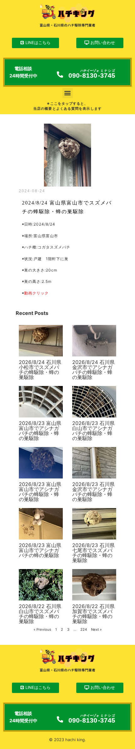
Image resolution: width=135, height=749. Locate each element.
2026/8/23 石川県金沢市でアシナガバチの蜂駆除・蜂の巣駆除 (93, 491)
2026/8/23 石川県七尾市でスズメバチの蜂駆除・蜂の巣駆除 (93, 552)
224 (83, 629)
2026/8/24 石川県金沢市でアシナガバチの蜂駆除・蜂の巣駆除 (93, 369)
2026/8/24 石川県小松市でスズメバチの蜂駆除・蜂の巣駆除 (40, 369)
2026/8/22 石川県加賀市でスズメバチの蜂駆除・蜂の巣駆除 (93, 613)
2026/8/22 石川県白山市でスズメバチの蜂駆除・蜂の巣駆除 (40, 613)
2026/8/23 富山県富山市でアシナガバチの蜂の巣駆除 (40, 550)
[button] (67, 93)
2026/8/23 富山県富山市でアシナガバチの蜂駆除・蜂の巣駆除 (40, 430)
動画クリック (36, 293)
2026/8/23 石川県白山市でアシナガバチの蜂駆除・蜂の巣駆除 (93, 430)
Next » (96, 629)
